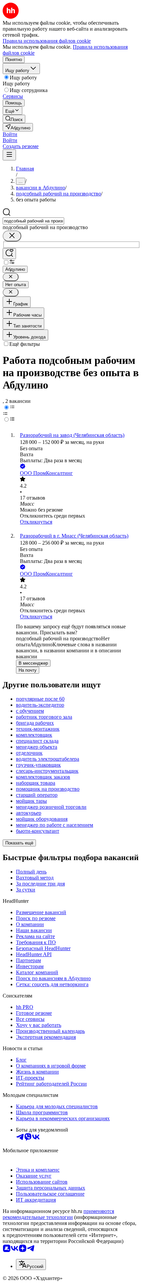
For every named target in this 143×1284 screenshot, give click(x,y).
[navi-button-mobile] (9, 154)
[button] (10, 134)
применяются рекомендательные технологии (58, 1214)
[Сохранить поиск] (9, 253)
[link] (14, 119)
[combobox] (33, 220)
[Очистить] (12, 235)
